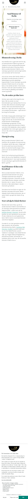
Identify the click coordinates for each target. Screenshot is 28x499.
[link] (25, 2)
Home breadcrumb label (3, 6)
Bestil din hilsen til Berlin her (14, 27)
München (4, 229)
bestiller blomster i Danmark (10, 212)
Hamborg (19, 227)
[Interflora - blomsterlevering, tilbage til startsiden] (14, 2)
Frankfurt (10, 229)
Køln (23, 227)
